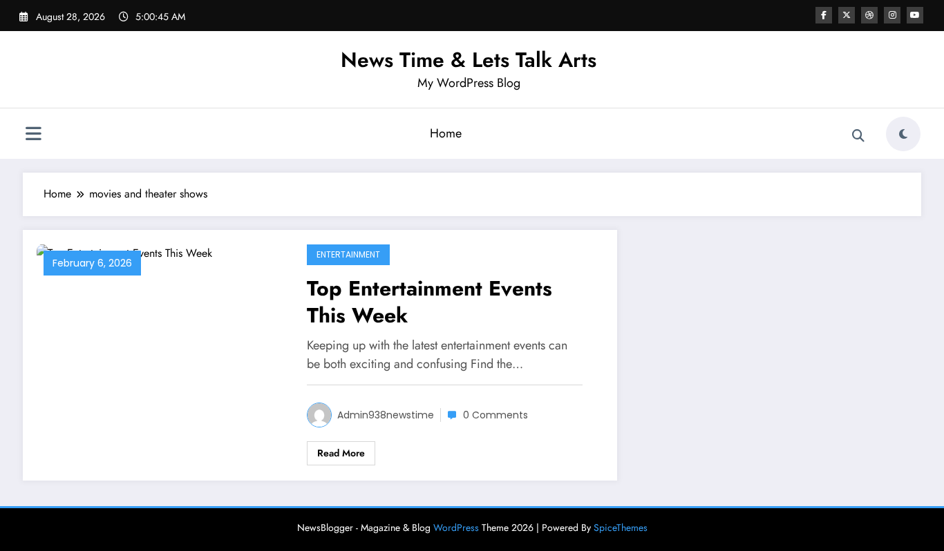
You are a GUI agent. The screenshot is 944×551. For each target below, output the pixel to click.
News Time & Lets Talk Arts (468, 60)
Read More (341, 453)
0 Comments (495, 415)
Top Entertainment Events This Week (429, 302)
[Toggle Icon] (33, 135)
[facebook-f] (823, 15)
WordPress (456, 527)
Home (446, 133)
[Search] (858, 136)
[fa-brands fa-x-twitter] (846, 15)
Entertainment (348, 254)
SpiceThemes (621, 527)
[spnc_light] (903, 134)
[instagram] (892, 15)
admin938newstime (385, 415)
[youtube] (915, 15)
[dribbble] (869, 15)
